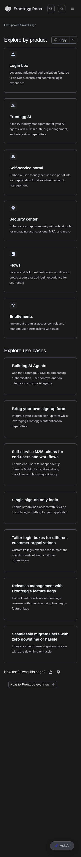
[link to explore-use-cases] (2, 350)
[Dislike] (58, 672)
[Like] (50, 672)
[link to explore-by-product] (2, 39)
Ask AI (65, 845)
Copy (63, 40)
